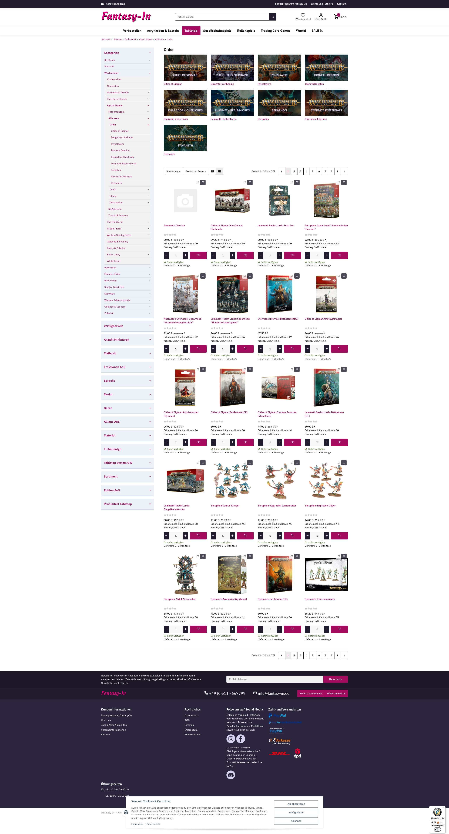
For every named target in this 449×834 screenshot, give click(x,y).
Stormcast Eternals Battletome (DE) (278, 318)
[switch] (437, 829)
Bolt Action (110, 280)
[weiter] (344, 171)
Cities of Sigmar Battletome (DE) (229, 412)
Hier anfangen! (116, 111)
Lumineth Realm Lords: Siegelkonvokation (177, 507)
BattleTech (110, 267)
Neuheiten (113, 86)
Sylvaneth (169, 154)
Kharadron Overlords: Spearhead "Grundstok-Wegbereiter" (182, 320)
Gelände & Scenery (117, 241)
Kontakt (341, 3)
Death (113, 189)
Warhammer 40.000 (118, 92)
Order (113, 124)
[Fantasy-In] (126, 17)
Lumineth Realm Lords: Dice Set (276, 225)
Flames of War (112, 274)
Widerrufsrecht (193, 734)
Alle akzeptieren (296, 803)
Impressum (191, 729)
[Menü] (443, 808)
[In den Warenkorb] (198, 255)
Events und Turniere (322, 3)
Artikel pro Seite (195, 171)
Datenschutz (192, 715)
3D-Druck (109, 60)
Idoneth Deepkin (314, 83)
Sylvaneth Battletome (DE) (273, 599)
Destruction (116, 202)
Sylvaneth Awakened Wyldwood (229, 599)
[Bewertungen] (170, 234)
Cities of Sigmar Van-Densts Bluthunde (227, 227)
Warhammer (111, 73)
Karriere (105, 734)
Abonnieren (336, 679)
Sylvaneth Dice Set (174, 225)
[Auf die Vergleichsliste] (197, 182)
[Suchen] (272, 17)
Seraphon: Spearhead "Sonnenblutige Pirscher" (326, 227)
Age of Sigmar (115, 105)
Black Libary (113, 254)
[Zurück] (281, 171)
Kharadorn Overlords (176, 119)
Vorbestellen (114, 79)
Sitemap (189, 724)
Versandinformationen (113, 729)
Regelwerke (115, 209)
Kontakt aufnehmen (311, 693)
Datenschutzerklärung (137, 679)
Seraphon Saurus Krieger (225, 505)
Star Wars (109, 293)
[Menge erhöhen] (185, 255)
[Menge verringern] (166, 255)
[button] (321, 16)
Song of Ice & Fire (114, 287)
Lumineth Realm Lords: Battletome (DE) (324, 414)
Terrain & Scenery (118, 215)
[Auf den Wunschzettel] (203, 182)
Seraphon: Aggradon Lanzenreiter (277, 505)
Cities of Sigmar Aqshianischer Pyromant (181, 414)
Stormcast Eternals (316, 119)
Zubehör (109, 313)
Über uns (106, 720)
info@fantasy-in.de (273, 693)
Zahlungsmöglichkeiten (114, 724)
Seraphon (263, 119)
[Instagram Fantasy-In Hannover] (230, 738)
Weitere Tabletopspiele (117, 300)
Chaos (113, 196)
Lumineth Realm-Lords (223, 119)
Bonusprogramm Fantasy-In (291, 3)
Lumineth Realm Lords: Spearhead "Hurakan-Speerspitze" (230, 320)
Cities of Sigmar (173, 83)
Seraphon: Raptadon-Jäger (320, 505)
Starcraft (109, 66)
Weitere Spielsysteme (119, 235)
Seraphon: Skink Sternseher (180, 599)
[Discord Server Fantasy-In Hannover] (230, 774)
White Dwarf (113, 261)
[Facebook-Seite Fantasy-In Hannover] (240, 738)
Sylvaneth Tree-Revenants (320, 599)
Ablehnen (296, 820)
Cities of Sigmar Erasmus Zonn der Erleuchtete (277, 414)
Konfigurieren (296, 812)
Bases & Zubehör (116, 248)
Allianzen (113, 118)
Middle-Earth (114, 228)
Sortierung (172, 171)
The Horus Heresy (117, 99)
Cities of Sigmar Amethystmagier (323, 318)
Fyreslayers (264, 83)
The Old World (115, 221)
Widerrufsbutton (336, 693)
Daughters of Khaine (222, 83)
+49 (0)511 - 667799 (227, 693)
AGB (187, 720)
